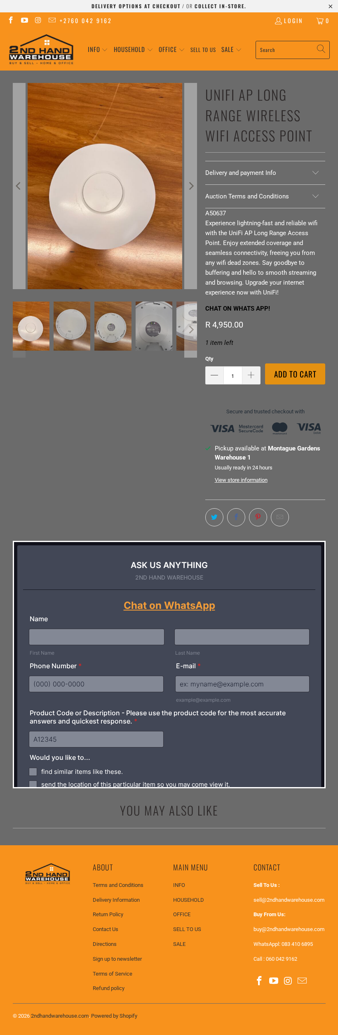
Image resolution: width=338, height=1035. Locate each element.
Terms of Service (112, 974)
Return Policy (108, 914)
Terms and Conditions (118, 885)
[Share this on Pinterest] (258, 517)
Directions (105, 944)
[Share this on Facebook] (236, 517)
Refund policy (108, 988)
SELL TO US (187, 929)
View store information (241, 480)
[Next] (190, 186)
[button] (98, 49)
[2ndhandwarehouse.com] (41, 49)
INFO (179, 885)
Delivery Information (116, 900)
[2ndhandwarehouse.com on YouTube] (24, 20)
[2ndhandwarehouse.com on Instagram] (38, 20)
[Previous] (19, 186)
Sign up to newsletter (117, 959)
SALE (179, 944)
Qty (209, 359)
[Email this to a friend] (280, 517)
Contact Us (105, 929)
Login (293, 20)
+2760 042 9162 (86, 20)
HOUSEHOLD (188, 900)
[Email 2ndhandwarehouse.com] (52, 20)
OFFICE (181, 914)
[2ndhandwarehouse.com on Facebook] (10, 20)
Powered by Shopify (114, 1016)
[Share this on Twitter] (214, 517)
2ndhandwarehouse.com (60, 1016)
